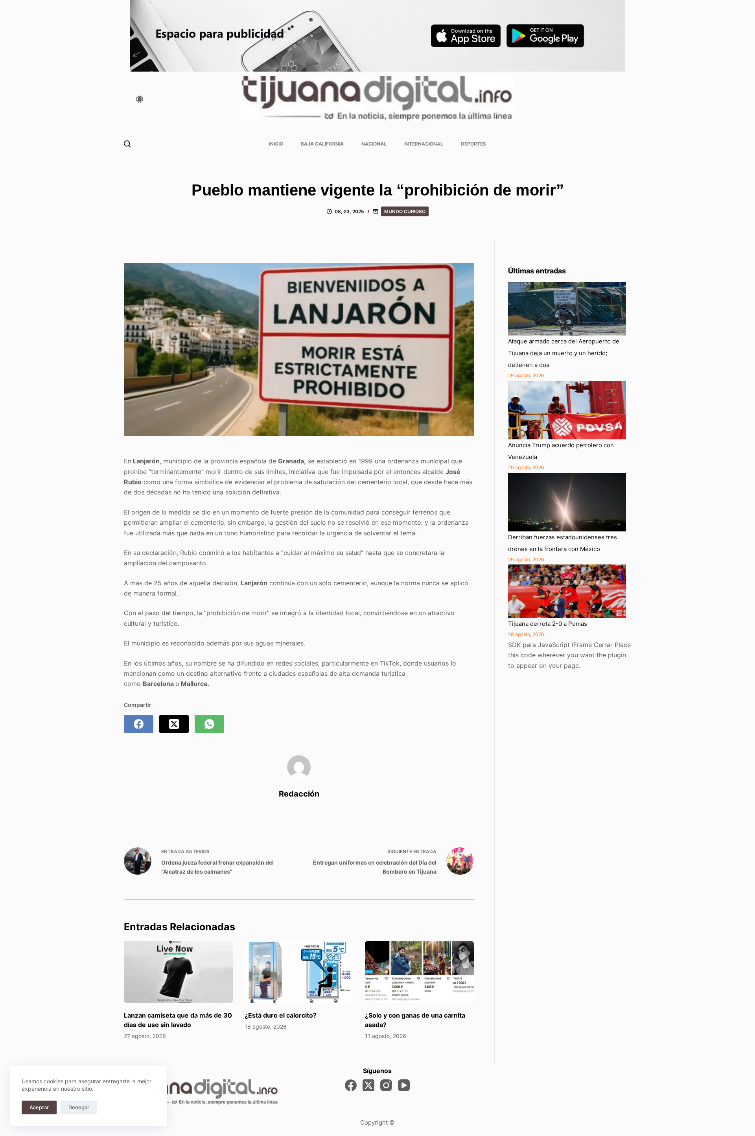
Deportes (473, 144)
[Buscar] (127, 143)
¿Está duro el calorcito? (281, 1015)
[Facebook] (138, 724)
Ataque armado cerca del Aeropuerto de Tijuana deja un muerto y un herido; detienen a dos (563, 353)
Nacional (374, 144)
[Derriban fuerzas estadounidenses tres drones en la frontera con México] (567, 502)
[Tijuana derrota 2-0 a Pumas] (567, 591)
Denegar (78, 1107)
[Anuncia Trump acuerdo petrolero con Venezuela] (567, 410)
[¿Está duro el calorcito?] (299, 972)
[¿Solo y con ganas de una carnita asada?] (419, 972)
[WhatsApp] (209, 724)
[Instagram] (386, 1085)
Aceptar (39, 1107)
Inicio (276, 144)
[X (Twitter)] (174, 724)
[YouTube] (404, 1085)
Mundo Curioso (404, 211)
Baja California (322, 144)
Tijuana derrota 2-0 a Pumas (547, 623)
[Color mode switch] (140, 99)
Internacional (423, 144)
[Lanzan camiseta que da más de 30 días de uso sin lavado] (178, 972)
